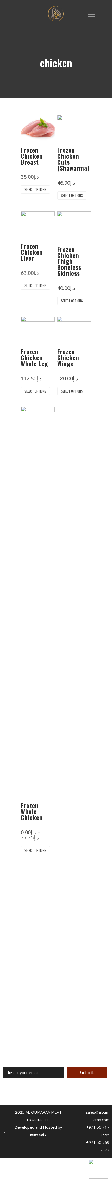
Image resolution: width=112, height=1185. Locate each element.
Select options (35, 189)
